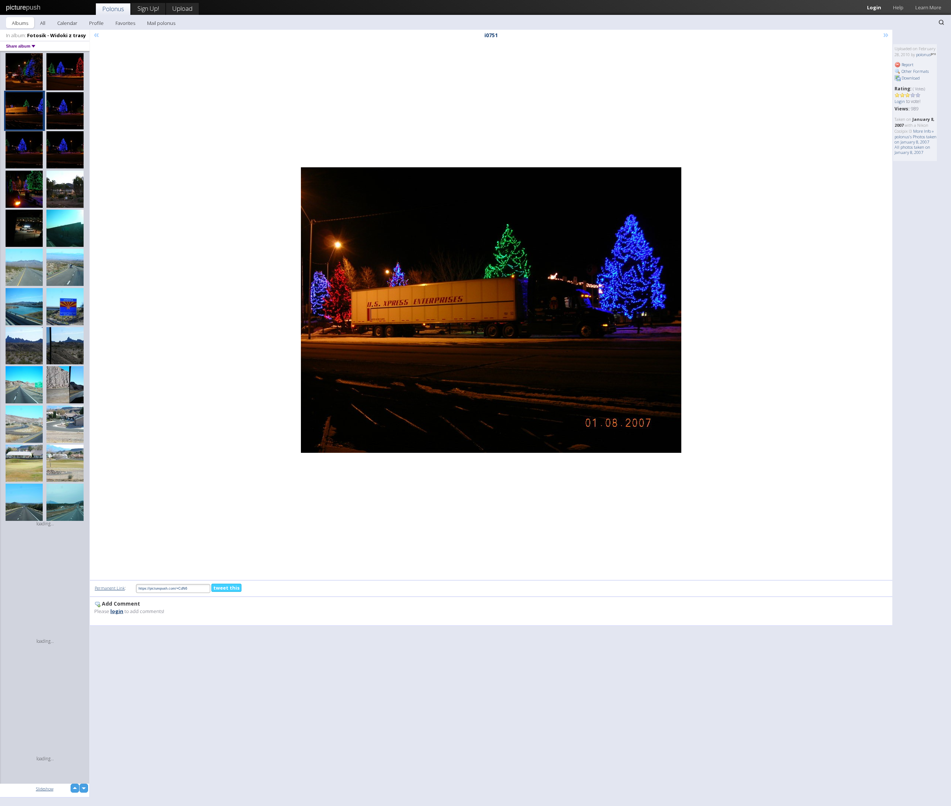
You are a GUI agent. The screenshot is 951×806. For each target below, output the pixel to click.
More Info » (923, 131)
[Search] (941, 22)
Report (906, 64)
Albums (20, 23)
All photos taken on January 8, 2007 (912, 149)
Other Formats (914, 71)
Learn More (928, 7)
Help (898, 7)
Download (910, 78)
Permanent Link (110, 588)
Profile (96, 23)
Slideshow (44, 789)
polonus (923, 54)
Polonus (113, 8)
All (42, 23)
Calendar (67, 23)
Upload (182, 8)
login (116, 611)
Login (874, 7)
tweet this (226, 587)
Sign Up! (148, 8)
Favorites (125, 23)
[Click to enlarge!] (491, 310)
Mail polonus (161, 23)
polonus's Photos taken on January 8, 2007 (916, 139)
